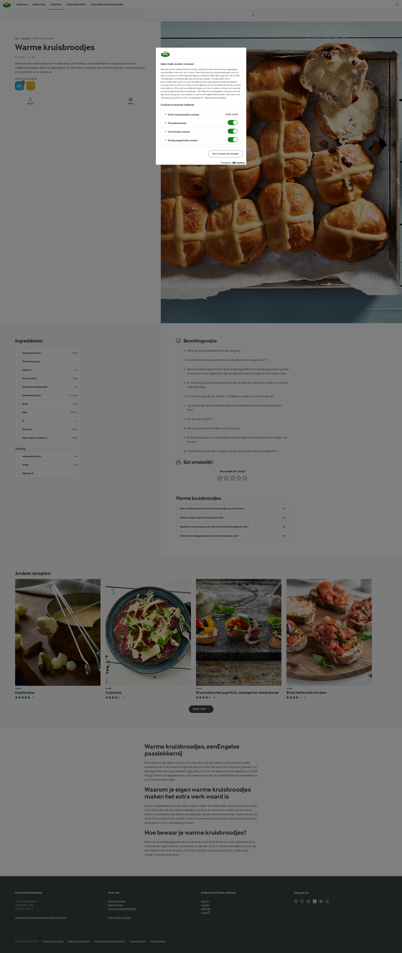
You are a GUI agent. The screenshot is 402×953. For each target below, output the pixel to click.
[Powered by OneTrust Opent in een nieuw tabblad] (233, 163)
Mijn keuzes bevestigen (225, 153)
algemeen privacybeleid (215, 97)
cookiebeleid (195, 97)
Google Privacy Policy (171, 97)
